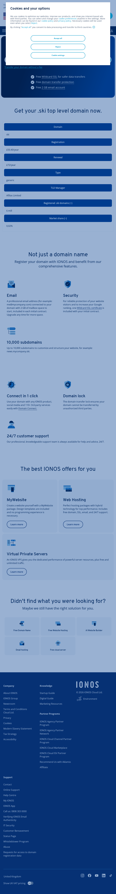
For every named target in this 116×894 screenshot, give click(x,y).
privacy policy (64, 20)
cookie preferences (68, 18)
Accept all (26, 27)
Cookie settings (58, 55)
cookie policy (47, 20)
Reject (34, 23)
